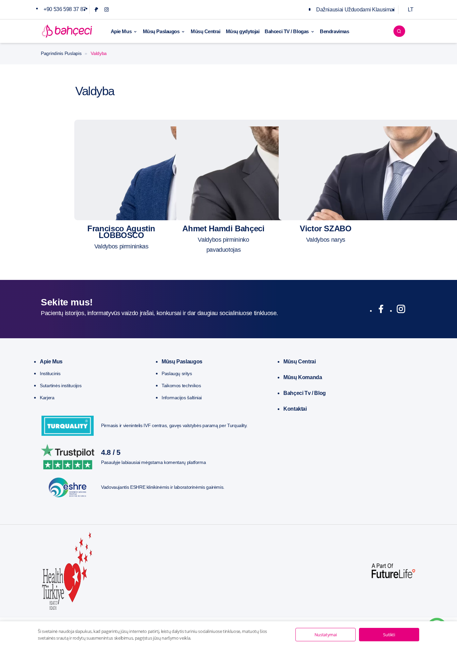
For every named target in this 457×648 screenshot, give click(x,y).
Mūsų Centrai (205, 31)
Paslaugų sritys (177, 373)
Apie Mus (121, 31)
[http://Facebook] (381, 310)
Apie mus (51, 361)
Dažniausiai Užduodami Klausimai (355, 9)
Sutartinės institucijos (61, 385)
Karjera (47, 397)
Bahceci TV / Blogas (286, 31)
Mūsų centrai (299, 361)
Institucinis (50, 373)
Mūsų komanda (302, 377)
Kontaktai (295, 409)
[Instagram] (106, 9)
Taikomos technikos (181, 385)
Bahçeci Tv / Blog (304, 393)
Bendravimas (334, 31)
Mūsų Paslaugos (161, 31)
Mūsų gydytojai (243, 31)
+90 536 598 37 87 (64, 9)
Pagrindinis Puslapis (61, 53)
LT (411, 9)
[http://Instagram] (401, 310)
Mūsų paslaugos (182, 361)
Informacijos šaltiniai (182, 397)
